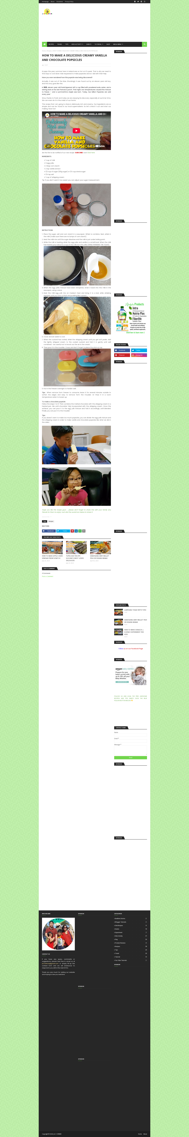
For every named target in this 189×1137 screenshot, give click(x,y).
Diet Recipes (130, 925)
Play (131, 939)
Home (44, 51)
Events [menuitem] (88, 44)
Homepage (45, 1)
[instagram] (144, 1)
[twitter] (138, 1)
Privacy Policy (69, 1)
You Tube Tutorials (130, 960)
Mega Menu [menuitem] (117, 44)
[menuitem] (44, 44)
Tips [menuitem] (66, 44)
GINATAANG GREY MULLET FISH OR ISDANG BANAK (99, 557)
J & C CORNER (57, 1134)
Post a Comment (47, 576)
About (52, 1)
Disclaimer (60, 1)
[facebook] (135, 1)
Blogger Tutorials (130, 922)
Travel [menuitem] (59, 44)
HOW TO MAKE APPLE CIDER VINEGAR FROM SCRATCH (52, 557)
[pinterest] (141, 1)
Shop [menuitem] (108, 44)
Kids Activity (131, 936)
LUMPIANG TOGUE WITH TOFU (135, 610)
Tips (131, 950)
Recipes (49, 51)
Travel (131, 953)
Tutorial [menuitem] (98, 44)
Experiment (130, 932)
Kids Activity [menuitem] (77, 44)
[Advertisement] (107, 22)
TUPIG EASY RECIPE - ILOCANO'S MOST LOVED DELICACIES (75, 558)
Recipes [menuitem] (51, 44)
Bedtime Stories (130, 918)
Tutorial (131, 957)
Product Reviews (130, 943)
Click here (91, 153)
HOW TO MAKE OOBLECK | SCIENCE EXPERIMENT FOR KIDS (134, 632)
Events (131, 929)
